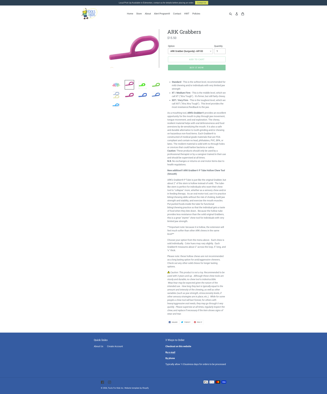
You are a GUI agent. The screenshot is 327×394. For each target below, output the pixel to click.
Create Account (115, 346)
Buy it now (197, 67)
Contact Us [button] (201, 3)
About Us (98, 346)
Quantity (218, 46)
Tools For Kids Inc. (116, 388)
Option (171, 46)
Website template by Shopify (136, 388)
